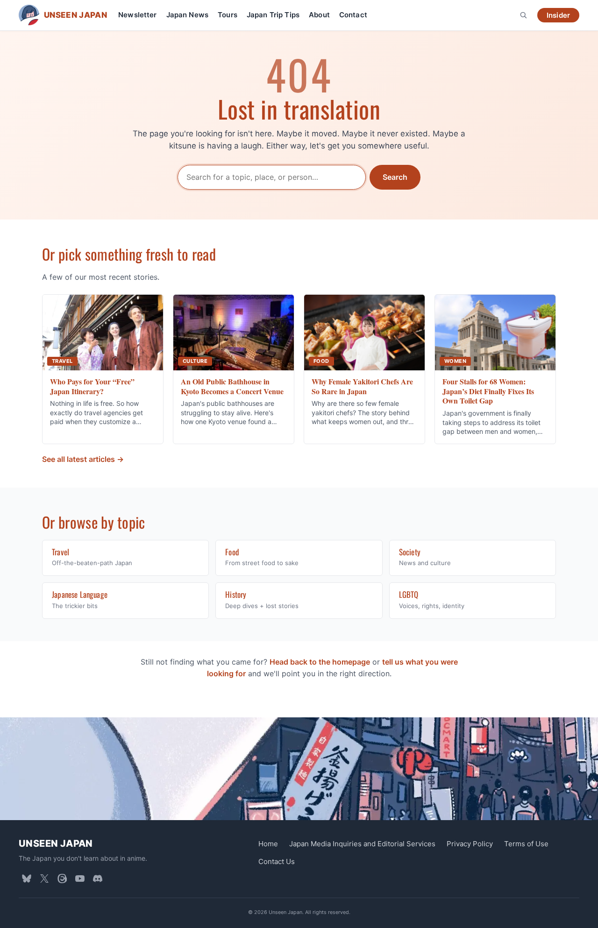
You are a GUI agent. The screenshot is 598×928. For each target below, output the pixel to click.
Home (268, 843)
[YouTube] (80, 878)
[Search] (523, 14)
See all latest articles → (83, 459)
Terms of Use (526, 843)
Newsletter (137, 14)
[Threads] (62, 878)
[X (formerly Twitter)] (44, 878)
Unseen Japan (56, 843)
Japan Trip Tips (273, 14)
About (319, 14)
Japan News (187, 14)
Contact (353, 14)
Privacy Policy (470, 843)
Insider (558, 15)
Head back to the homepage (320, 661)
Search (395, 177)
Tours (227, 14)
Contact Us (276, 861)
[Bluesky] (27, 878)
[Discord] (98, 878)
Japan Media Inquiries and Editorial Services (362, 843)
